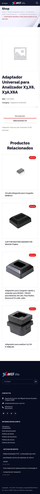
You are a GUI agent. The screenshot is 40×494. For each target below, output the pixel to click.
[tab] (20, 116)
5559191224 (9, 407)
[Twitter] (3, 413)
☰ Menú (4, 3)
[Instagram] (15, 413)
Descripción (20, 116)
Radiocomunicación (15, 12)
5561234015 (9, 408)
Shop (4, 12)
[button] (37, 3)
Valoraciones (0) (20, 121)
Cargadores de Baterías (28, 14)
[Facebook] (7, 413)
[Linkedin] (11, 413)
